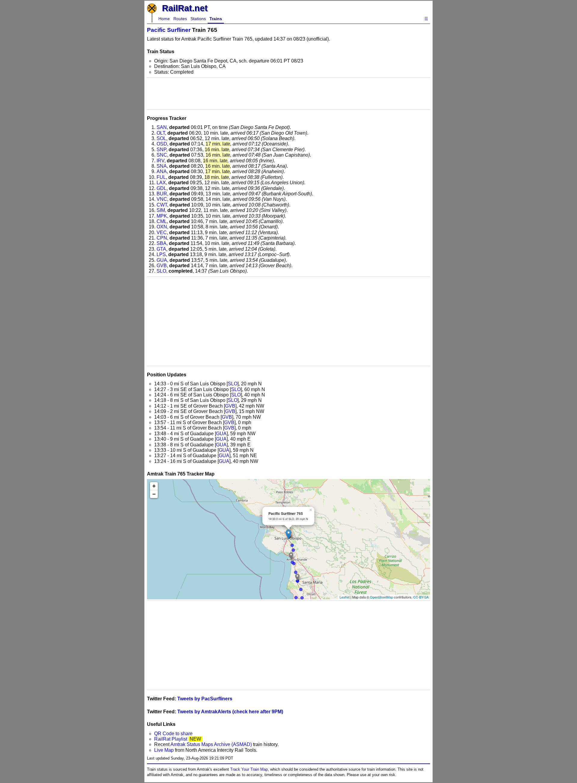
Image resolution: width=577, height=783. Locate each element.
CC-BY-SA (421, 597)
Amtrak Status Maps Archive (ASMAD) (211, 744)
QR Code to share (173, 733)
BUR (162, 193)
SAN (162, 127)
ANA (162, 171)
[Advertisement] (288, 93)
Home (164, 18)
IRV (160, 160)
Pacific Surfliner (169, 30)
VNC (162, 199)
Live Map (164, 750)
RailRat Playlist (170, 739)
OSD (162, 143)
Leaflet (345, 597)
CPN (162, 237)
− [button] (154, 494)
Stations (198, 18)
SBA (161, 243)
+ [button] (154, 486)
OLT (161, 133)
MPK (162, 216)
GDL (161, 188)
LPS (161, 254)
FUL (161, 177)
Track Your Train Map (249, 769)
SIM (161, 210)
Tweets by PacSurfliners (204, 698)
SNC (162, 155)
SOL (161, 138)
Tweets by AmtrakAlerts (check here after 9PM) (230, 711)
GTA (161, 249)
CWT (162, 204)
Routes (180, 18)
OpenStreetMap (381, 597)
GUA (162, 260)
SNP (161, 149)
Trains (215, 18)
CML (162, 221)
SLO (161, 271)
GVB (162, 265)
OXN (162, 226)
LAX (161, 182)
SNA (162, 166)
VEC (162, 232)
